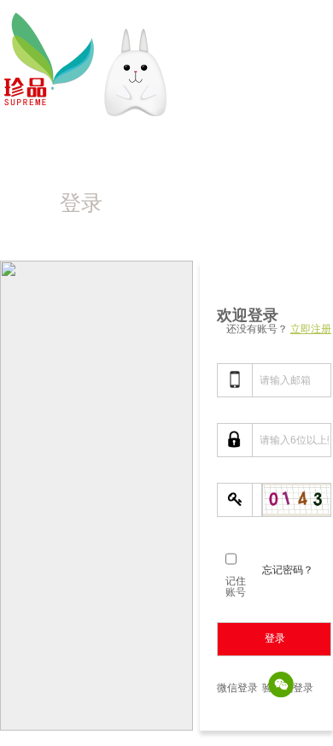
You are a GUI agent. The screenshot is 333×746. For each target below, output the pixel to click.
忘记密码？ (287, 569)
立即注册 (310, 328)
